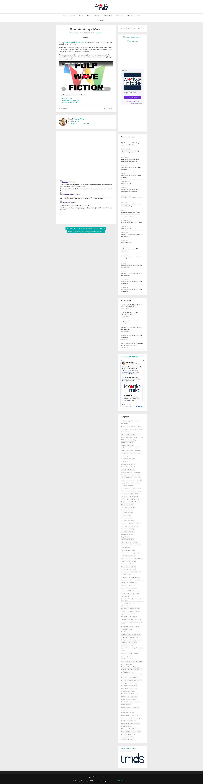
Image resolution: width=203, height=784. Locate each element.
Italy (129, 574)
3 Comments (99, 33)
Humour (134, 561)
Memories (135, 603)
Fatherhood (124, 496)
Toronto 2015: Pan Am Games (129, 694)
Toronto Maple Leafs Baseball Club (130, 707)
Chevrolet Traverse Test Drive (129, 467)
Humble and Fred (125, 561)
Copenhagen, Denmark (127, 477)
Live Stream (119, 15)
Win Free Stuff (124, 737)
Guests (88, 15)
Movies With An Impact (70, 102)
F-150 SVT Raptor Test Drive (128, 491)
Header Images (125, 545)
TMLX (131, 688)
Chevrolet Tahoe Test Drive (128, 464)
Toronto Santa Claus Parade (128, 720)
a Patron (95, 124)
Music (137, 611)
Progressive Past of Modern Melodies (131, 634)
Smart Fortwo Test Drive (127, 661)
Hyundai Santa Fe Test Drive (128, 566)
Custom (123, 480)
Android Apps (124, 429)
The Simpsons (124, 683)
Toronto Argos (125, 696)
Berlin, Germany (125, 431)
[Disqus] (86, 156)
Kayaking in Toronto (126, 580)
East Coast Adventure (135, 483)
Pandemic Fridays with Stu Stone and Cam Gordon (132, 622)
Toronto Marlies (125, 710)
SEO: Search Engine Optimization (129, 653)
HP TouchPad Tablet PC (136, 558)
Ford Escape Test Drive (127, 504)
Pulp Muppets (67, 98)
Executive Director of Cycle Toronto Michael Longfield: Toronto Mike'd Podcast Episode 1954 (130, 214)
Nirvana (135, 616)
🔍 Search (101, 20)
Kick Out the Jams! (138, 580)
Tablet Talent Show (126, 667)
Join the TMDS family (126, 751)
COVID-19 (137, 477)
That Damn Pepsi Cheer (127, 672)
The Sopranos (134, 683)
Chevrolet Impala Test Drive (128, 458)
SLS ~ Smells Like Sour (127, 658)
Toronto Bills (134, 696)
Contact (138, 15)
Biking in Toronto (138, 437)
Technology (64, 108)
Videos (139, 731)
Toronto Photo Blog (126, 718)
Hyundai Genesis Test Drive (128, 564)
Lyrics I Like (136, 593)
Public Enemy (124, 637)
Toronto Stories (125, 723)
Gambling (131, 529)
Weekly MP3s (131, 734)
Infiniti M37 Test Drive (135, 572)
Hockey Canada (125, 553)
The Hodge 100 (134, 677)
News (130, 616)
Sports (122, 664)
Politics (130, 629)
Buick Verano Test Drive (127, 450)
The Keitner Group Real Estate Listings (131, 680)
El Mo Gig (129, 15)
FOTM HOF (97, 15)
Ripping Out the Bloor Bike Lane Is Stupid (132, 198)
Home (65, 15)
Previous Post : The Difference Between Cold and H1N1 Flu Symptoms (86, 228)
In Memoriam (124, 572)
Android (140, 426)
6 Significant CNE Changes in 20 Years (131, 222)
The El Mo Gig (124, 677)
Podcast (81, 15)
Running (141, 648)
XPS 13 (132, 737)
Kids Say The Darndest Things (129, 582)
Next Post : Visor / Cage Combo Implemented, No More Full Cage (85, 231)
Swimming (129, 664)
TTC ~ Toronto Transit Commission (130, 729)
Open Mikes (138, 619)
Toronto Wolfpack (126, 726)
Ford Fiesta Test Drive (127, 512)
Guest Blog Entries (126, 542)
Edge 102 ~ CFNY (125, 488)
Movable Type (124, 611)
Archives (72, 15)
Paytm (131, 626)
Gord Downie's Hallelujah (127, 539)
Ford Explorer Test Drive (127, 510)
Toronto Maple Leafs (126, 704)
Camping (137, 450)
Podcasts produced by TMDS (128, 748)
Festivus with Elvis (133, 496)
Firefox (123, 499)
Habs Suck (135, 542)
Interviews (123, 574)
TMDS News (124, 688)
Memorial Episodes (126, 603)
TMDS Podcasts (108, 15)
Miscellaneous (124, 608)
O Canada (123, 619)
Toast (135, 688)
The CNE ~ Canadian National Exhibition (131, 675)
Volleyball (123, 734)
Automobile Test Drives (136, 429)
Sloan (131, 656)
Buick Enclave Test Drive (127, 442)
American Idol (124, 423)
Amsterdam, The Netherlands (128, 426)
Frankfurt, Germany (134, 526)
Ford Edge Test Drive (134, 502)
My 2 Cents (124, 614)
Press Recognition (125, 632)
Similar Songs (124, 656)
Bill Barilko (124, 440)
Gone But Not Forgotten (127, 534)
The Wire (134, 685)
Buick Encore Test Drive (127, 445)
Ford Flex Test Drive (126, 515)
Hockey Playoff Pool (136, 553)
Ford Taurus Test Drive (127, 523)
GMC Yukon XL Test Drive (127, 531)
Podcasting (124, 629)
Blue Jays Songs (132, 440)
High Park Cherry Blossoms (128, 550)
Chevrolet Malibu (125, 461)
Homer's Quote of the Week (128, 555)
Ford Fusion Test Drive (127, 520)
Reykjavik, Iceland (132, 642)
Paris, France (124, 626)
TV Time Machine (125, 731)
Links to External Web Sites (128, 590)
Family (139, 491)
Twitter (134, 731)
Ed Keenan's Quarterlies (127, 485)
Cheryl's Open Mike (126, 183)
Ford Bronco (124, 502)
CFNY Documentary (136, 453)
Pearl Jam (137, 626)
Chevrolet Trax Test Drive (127, 469)
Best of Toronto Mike (126, 437)
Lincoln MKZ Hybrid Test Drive (129, 588)
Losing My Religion (126, 593)
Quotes (132, 637)
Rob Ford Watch (125, 648)
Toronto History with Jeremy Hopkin (130, 702)
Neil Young (124, 616)
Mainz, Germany (125, 596)
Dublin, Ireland (125, 483)
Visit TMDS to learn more (123, 781)
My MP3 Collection (133, 614)
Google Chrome (125, 537)
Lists (138, 590)
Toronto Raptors (137, 718)
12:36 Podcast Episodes (127, 421)
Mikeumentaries (131, 606)
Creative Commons (110, 777)
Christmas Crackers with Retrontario (130, 472)
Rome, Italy (134, 648)
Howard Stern (124, 558)
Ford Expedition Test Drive (128, 507)
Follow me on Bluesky (129, 356)
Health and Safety (135, 545)
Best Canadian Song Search (128, 434)
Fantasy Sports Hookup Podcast (129, 493)
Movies (132, 611)
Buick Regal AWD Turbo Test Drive (130, 448)
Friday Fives (124, 529)
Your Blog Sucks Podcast (127, 739)
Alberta (137, 421)
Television (123, 669)
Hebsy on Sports (125, 547)
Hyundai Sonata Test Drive (128, 569)
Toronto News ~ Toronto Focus (129, 715)
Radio (136, 637)
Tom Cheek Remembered (127, 691)
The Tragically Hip (125, 685)
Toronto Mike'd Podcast (127, 712)
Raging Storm (124, 640)
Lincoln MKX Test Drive (127, 585)
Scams (123, 650)
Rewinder (123, 642)
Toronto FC (135, 699)
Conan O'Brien (137, 475)
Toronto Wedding (135, 723)
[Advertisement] (134, 55)
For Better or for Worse (133, 499)
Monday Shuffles (134, 608)
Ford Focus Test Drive (127, 518)
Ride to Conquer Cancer (127, 645)
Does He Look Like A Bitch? (71, 100)
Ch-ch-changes (125, 456)
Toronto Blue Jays (125, 699)
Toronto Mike (75, 33)
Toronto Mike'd (84, 124)
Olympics (130, 619)
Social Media (139, 661)
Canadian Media (125, 453)
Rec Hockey (133, 640)
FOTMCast (124, 526)
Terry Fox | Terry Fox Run (135, 669)
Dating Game (130, 480)
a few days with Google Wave (74, 42)
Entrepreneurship (136, 488)
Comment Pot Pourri (126, 475)
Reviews (140, 640)
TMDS (73, 124)
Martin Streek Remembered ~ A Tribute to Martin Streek (132, 599)
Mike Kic (123, 606)
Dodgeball (138, 480)
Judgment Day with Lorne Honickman (130, 577)
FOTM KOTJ (138, 523)
